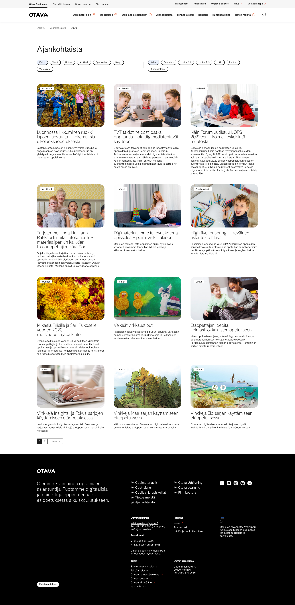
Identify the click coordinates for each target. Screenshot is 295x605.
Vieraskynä (45, 69)
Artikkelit (83, 62)
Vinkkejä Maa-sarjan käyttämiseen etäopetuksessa (146, 415)
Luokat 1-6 (186, 62)
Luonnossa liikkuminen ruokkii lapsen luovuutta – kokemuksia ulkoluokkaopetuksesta (66, 136)
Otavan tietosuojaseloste (145, 574)
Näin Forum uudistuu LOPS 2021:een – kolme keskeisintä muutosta (218, 136)
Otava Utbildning (61, 4)
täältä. (157, 553)
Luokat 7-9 (204, 62)
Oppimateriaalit (146, 482)
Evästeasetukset (48, 584)
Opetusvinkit (102, 62)
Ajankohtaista (145, 502)
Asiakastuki (180, 527)
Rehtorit (233, 62)
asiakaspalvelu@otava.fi (144, 523)
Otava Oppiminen (38, 4)
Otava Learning (82, 4)
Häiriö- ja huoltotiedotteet (189, 531)
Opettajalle (143, 487)
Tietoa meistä (145, 497)
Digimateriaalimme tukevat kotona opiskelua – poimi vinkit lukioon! (146, 235)
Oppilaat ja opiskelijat (150, 492)
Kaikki (42, 62)
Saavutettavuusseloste (144, 566)
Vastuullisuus (138, 586)
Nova (177, 523)
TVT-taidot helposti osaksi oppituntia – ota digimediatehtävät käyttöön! (146, 136)
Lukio (219, 62)
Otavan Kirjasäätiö (141, 582)
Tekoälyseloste (139, 570)
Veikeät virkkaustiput (133, 325)
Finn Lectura (102, 4)
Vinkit (55, 62)
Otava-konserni (140, 578)
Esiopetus (169, 62)
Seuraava (55, 441)
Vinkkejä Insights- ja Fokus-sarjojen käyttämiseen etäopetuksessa (70, 415)
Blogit (118, 62)
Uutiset (69, 62)
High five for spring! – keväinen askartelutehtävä (220, 235)
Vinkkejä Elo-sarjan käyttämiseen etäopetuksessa (221, 415)
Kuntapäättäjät (158, 69)
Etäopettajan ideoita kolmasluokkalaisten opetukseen (221, 327)
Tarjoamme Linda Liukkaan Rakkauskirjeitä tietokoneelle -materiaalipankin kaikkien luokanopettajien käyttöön (65, 239)
